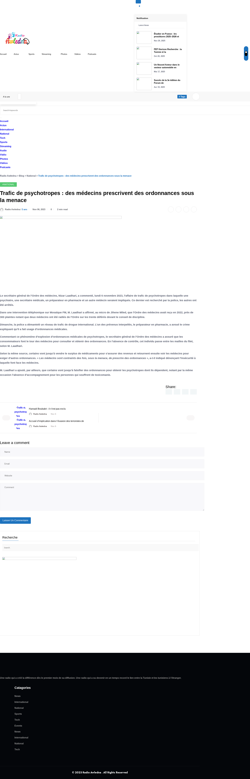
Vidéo (3, 154)
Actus (16, 54)
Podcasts (92, 54)
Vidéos (77, 54)
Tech (2, 138)
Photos (64, 54)
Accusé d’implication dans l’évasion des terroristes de (56, 421)
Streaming (46, 54)
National (4, 134)
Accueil (3, 54)
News (17, 696)
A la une (6, 97)
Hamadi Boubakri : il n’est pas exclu (47, 409)
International (7, 129)
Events (18, 726)
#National (8, 184)
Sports (31, 54)
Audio (3, 150)
